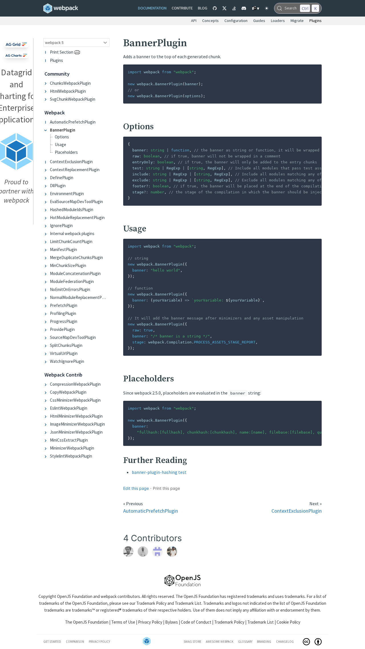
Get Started (52, 642)
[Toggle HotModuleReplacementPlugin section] (46, 218)
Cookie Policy (288, 622)
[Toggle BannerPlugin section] (46, 130)
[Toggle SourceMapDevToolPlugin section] (46, 337)
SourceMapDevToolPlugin (73, 337)
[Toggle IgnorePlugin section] (46, 226)
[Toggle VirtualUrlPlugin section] (46, 353)
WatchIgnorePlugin (67, 361)
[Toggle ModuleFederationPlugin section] (46, 281)
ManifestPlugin (63, 249)
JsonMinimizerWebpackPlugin (76, 432)
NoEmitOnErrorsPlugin (70, 289)
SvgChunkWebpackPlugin (72, 99)
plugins (315, 20)
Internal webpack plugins (72, 233)
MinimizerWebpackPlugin (72, 448)
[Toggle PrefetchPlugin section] (46, 305)
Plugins (56, 60)
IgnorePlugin (61, 226)
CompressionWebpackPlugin (75, 384)
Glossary (245, 642)
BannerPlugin (62, 130)
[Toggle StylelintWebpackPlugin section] (46, 456)
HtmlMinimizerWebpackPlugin (76, 416)
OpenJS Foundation (74, 596)
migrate (297, 20)
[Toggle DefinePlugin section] (46, 178)
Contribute (182, 8)
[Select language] (255, 8)
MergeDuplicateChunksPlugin (76, 257)
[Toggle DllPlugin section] (46, 186)
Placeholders (66, 152)
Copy (312, 70)
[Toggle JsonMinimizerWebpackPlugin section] (46, 432)
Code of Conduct (196, 622)
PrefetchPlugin (63, 305)
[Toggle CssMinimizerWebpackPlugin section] (46, 400)
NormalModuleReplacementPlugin (78, 297)
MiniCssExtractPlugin (69, 440)
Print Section (61, 52)
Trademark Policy (151, 603)
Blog (202, 8)
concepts (210, 20)
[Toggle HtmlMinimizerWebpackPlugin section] (46, 416)
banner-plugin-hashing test (159, 472)
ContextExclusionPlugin (71, 162)
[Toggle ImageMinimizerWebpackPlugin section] (46, 424)
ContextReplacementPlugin (75, 170)
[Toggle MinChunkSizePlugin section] (46, 265)
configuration (236, 20)
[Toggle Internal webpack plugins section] (46, 233)
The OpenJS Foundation (86, 622)
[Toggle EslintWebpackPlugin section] (46, 408)
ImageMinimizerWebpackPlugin (77, 424)
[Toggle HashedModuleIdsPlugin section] (46, 210)
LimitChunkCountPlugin (71, 241)
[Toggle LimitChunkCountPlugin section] (46, 241)
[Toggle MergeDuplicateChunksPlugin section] (46, 257)
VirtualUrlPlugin (64, 353)
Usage (60, 144)
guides (259, 20)
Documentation (152, 8)
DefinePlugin (61, 178)
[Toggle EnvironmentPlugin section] (46, 194)
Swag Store (192, 642)
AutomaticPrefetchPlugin (73, 122)
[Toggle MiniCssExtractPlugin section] (46, 440)
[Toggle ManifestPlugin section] (46, 249)
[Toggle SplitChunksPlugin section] (46, 345)
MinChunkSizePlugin (68, 265)
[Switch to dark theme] (266, 8)
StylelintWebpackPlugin (71, 456)
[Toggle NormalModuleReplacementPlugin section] (46, 297)
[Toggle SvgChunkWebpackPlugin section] (46, 99)
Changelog (285, 642)
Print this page (166, 488)
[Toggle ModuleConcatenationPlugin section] (46, 273)
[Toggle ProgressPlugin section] (46, 321)
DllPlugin (58, 186)
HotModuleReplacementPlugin (77, 218)
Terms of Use (123, 622)
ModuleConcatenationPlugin (75, 273)
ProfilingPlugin (63, 313)
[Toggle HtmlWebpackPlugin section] (46, 91)
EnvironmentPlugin (67, 194)
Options (62, 137)
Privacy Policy (150, 622)
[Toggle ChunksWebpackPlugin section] (46, 83)
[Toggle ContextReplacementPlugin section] (46, 170)
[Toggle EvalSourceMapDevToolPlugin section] (46, 202)
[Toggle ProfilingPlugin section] (46, 313)
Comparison (75, 642)
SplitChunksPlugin (66, 345)
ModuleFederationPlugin (72, 281)
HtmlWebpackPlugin (68, 91)
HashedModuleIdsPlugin (71, 210)
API (193, 20)
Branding (264, 642)
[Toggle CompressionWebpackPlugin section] (46, 384)
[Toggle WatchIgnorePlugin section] (46, 361)
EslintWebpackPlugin (68, 408)
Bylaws (171, 622)
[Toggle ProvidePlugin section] (46, 329)
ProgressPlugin (63, 321)
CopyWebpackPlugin (68, 392)
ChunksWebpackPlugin (70, 83)
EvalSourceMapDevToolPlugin (76, 202)
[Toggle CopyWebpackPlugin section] (46, 392)
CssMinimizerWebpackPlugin (75, 400)
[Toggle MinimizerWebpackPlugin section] (46, 448)
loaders (278, 20)
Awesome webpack (219, 642)
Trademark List (188, 603)
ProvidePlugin (62, 329)
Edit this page (136, 488)
